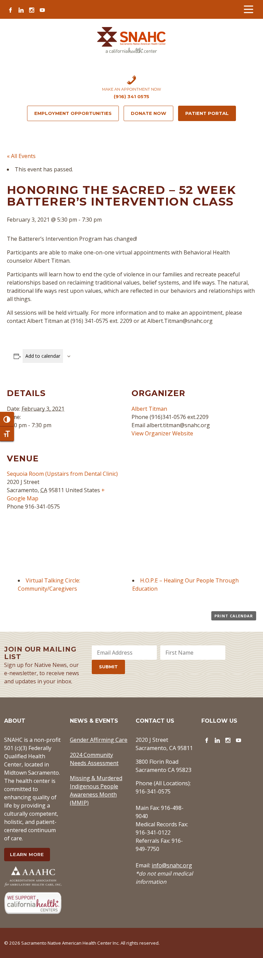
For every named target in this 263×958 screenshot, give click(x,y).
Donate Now (148, 113)
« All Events (21, 156)
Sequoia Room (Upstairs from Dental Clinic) (62, 473)
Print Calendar (233, 615)
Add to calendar (42, 356)
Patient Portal (207, 113)
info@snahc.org (172, 865)
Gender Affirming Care (98, 740)
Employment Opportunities (73, 113)
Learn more (27, 854)
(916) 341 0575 (131, 96)
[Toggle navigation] (248, 9)
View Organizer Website (162, 433)
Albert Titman (149, 408)
